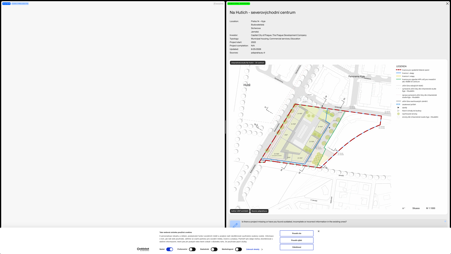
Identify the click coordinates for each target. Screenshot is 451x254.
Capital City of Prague (261, 35)
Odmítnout (296, 247)
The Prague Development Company (289, 35)
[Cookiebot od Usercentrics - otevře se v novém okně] (144, 249)
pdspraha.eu (257, 52)
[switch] (192, 249)
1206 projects (20, 4)
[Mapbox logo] (218, 3)
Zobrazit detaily (252, 249)
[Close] (447, 3)
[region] (113, 127)
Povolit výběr (296, 240)
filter (6, 4)
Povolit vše (296, 233)
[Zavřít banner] (318, 231)
